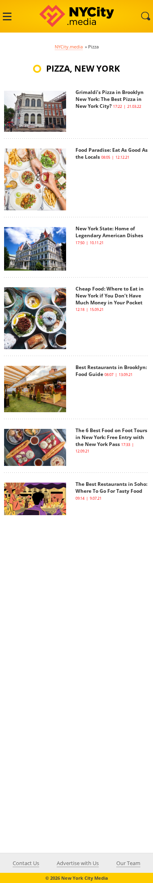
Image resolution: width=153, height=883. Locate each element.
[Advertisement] (76, 591)
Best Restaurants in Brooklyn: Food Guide (111, 371)
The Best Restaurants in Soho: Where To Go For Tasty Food (111, 487)
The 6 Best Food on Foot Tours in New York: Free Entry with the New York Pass (111, 437)
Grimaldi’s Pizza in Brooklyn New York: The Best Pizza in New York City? (109, 99)
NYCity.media (69, 47)
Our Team (128, 863)
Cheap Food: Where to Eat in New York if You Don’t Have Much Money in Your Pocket (109, 295)
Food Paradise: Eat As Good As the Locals (111, 153)
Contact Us (26, 863)
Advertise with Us (78, 863)
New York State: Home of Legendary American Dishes (109, 232)
